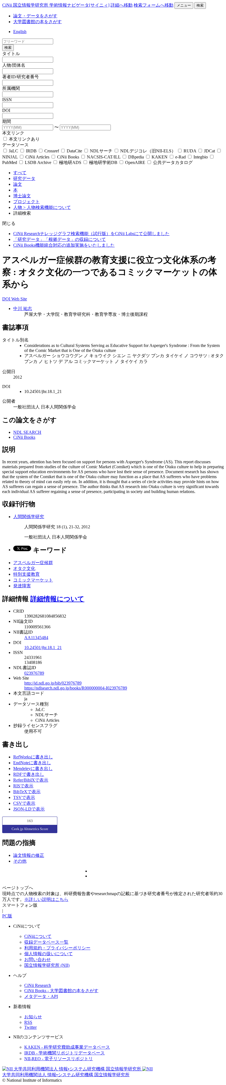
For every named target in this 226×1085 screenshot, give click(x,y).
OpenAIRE (135, 162)
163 (30, 821)
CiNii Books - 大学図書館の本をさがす (61, 990)
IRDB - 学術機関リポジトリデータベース (64, 1053)
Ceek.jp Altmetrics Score (30, 829)
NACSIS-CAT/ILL (104, 157)
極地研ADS (70, 162)
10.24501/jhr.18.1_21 (43, 647)
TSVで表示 (24, 797)
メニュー (184, 5)
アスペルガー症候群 (33, 562)
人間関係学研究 (28, 516)
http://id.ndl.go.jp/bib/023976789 (53, 683)
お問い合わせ (37, 959)
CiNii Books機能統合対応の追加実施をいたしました (64, 245)
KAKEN (159, 157)
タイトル (11, 53)
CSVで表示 (24, 803)
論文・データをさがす (35, 16)
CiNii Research (37, 985)
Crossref (51, 151)
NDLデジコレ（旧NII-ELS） (148, 151)
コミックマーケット (33, 580)
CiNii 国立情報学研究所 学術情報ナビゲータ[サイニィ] (55, 5)
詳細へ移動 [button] (122, 5)
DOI (6, 110)
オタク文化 (24, 568)
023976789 (34, 673)
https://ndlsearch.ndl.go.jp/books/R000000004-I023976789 (75, 688)
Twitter (30, 1027)
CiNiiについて (38, 936)
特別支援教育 (26, 574)
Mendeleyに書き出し (33, 768)
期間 (6, 121)
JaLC (13, 151)
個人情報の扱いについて (48, 953)
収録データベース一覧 (46, 942)
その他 (19, 861)
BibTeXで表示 (27, 791)
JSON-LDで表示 (29, 809)
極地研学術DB (103, 162)
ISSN (7, 99)
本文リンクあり (24, 139)
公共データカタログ (172, 162)
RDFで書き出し (28, 774)
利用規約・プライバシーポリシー (57, 948)
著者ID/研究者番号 (20, 76)
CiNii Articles (37, 157)
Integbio (200, 157)
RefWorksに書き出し (33, 757)
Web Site (19, 299)
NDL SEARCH (27, 432)
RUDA (189, 151)
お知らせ (33, 1016)
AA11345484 (36, 637)
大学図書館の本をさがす (37, 21)
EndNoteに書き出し (32, 762)
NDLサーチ (101, 151)
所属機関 (11, 88)
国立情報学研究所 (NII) (46, 965)
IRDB (31, 151)
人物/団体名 (13, 65)
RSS (28, 1022)
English (19, 31)
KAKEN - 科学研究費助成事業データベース (67, 1047)
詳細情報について (57, 598)
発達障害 (22, 585)
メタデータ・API (41, 996)
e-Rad (180, 157)
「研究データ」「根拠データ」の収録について (59, 239)
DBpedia (136, 157)
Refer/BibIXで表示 (30, 780)
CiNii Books (68, 157)
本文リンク (13, 133)
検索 (200, 5)
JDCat (209, 151)
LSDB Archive (38, 162)
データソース (15, 144)
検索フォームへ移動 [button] (153, 5)
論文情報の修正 (28, 855)
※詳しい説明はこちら (46, 899)
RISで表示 (23, 786)
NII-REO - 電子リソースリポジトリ (58, 1058)
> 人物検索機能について (47, 207)
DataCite (74, 151)
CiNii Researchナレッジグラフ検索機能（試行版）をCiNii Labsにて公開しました (91, 233)
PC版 (7, 916)
